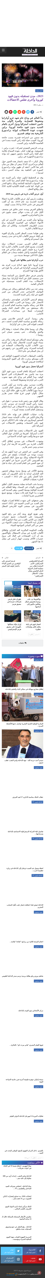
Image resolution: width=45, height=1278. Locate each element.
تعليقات (21, 643)
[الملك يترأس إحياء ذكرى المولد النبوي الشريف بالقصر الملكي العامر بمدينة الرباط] (38, 1209)
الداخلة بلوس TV (37, 802)
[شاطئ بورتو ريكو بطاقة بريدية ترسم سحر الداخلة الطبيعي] (22, 959)
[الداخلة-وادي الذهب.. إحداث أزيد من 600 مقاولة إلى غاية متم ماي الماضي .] (38, 1179)
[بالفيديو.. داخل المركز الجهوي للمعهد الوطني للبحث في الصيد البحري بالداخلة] (22, 1134)
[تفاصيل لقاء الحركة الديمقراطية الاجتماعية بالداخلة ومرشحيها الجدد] (22, 815)
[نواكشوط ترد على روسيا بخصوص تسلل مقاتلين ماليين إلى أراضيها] (32, 591)
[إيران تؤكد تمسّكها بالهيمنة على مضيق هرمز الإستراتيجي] (12, 616)
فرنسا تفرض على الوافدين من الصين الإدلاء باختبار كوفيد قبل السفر (11, 563)
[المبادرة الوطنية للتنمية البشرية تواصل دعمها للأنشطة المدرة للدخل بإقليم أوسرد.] (22, 707)
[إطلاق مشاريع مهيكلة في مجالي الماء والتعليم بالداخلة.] (22, 672)
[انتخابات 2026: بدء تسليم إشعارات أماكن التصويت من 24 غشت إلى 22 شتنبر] (38, 1199)
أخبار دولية (39, 91)
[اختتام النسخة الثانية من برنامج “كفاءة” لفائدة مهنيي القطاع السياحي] (22, 925)
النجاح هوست (21, 1274)
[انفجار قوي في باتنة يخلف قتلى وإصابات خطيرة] (32, 616)
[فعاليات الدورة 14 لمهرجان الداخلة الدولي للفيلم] (22, 1099)
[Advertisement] (22, 23)
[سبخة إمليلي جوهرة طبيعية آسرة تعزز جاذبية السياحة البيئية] (22, 1063)
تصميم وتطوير (34, 1274)
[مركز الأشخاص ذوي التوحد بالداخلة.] (22, 994)
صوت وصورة (38, 660)
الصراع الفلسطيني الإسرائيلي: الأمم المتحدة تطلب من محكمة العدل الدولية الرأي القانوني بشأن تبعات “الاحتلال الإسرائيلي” (35, 568)
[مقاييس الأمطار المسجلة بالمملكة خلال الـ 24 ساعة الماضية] (38, 1219)
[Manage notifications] (39, 1273)
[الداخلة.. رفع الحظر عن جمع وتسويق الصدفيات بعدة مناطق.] (38, 1229)
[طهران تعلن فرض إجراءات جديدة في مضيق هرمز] (12, 591)
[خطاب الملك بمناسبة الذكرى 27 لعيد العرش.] (22, 780)
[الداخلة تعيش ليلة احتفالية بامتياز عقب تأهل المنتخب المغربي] (22, 888)
